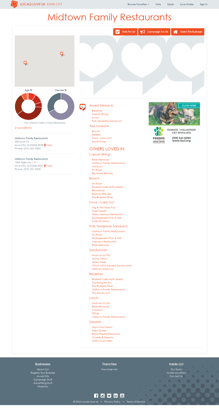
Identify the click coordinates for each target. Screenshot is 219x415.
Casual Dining (100, 114)
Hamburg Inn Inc (102, 282)
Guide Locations (176, 372)
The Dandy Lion (101, 292)
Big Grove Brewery (102, 173)
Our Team (176, 369)
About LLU (43, 369)
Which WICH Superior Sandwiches (111, 265)
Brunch (96, 131)
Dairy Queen (99, 330)
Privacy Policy (112, 401)
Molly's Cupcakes (102, 340)
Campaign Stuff (43, 379)
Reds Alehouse (100, 159)
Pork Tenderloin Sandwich (107, 120)
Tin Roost (97, 169)
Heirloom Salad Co (103, 268)
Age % (28, 90)
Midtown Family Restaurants (108, 162)
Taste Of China (100, 221)
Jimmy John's (99, 258)
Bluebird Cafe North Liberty (107, 186)
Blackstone (98, 190)
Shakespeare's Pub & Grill (106, 217)
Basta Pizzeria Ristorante (106, 333)
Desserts (96, 134)
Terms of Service (136, 401)
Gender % (61, 90)
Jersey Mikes (99, 262)
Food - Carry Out (102, 138)
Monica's (97, 166)
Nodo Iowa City (101, 255)
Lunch (95, 117)
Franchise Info (109, 369)
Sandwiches (99, 141)
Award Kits (43, 376)
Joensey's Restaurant (104, 241)
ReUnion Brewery (102, 193)
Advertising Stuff (43, 382)
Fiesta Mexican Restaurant (107, 214)
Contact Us (176, 376)
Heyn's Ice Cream (102, 327)
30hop (95, 313)
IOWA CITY (54, 4)
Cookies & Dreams (102, 337)
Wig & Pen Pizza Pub (103, 207)
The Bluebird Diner (102, 197)
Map (49, 145)
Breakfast (97, 110)
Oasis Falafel (99, 210)
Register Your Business (43, 372)
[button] (138, 4)
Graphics (42, 386)
